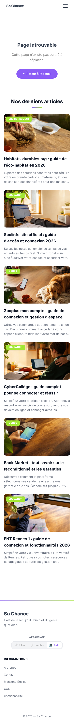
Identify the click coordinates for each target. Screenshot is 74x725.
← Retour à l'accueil (37, 74)
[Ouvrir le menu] (65, 6)
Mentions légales (15, 681)
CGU (7, 688)
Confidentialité (13, 696)
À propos (10, 667)
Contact (9, 674)
